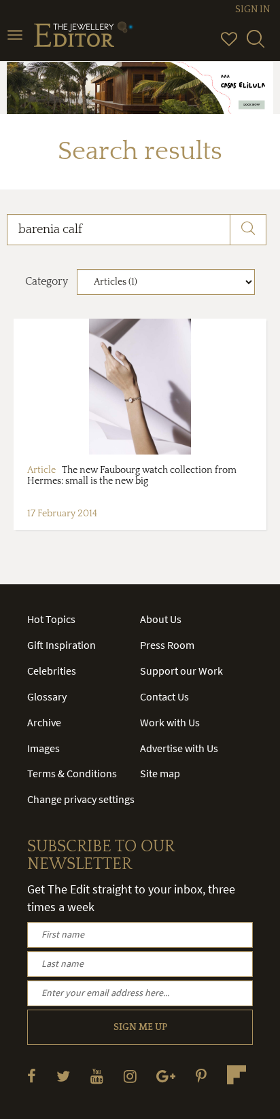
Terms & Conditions (72, 773)
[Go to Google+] (165, 1075)
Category (46, 281)
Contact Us (164, 696)
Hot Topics (51, 619)
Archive (44, 722)
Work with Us (170, 722)
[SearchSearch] (255, 44)
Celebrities (51, 670)
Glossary (47, 696)
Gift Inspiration (61, 645)
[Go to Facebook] (31, 1075)
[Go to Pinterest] (201, 1075)
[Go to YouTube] (96, 1075)
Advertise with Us (179, 748)
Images (43, 748)
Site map (160, 773)
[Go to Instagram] (130, 1075)
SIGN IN (252, 9)
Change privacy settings (81, 799)
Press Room (167, 645)
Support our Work (181, 670)
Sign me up (140, 1027)
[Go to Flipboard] (236, 1074)
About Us (160, 619)
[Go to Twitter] (63, 1075)
